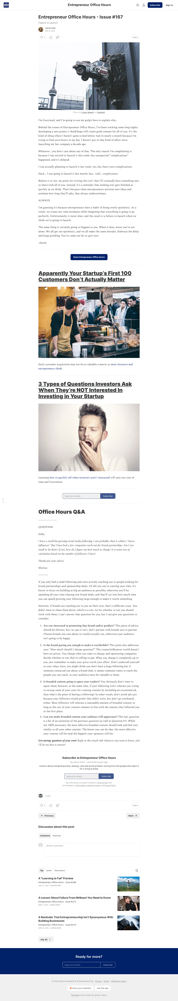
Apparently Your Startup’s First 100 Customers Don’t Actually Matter (85, 276)
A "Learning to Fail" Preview (55, 878)
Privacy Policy (110, 785)
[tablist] (50, 835)
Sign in (169, 5)
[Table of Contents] (3, 500)
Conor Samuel (87, 112)
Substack (75, 995)
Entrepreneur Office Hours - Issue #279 (57, 924)
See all (44, 939)
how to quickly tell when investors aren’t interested (80, 478)
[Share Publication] (144, 5)
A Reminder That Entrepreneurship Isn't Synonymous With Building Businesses (75, 919)
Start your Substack (81, 988)
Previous (49, 815)
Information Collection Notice (88, 785)
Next (131, 815)
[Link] (34, 276)
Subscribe (155, 5)
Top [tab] (41, 870)
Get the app (102, 988)
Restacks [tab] (57, 835)
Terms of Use (102, 782)
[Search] (137, 5)
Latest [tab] (49, 870)
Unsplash (101, 112)
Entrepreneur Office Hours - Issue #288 (57, 882)
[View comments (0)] (51, 37)
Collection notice (118, 981)
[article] (89, 884)
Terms (106, 981)
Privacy (98, 981)
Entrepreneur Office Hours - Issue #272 (57, 901)
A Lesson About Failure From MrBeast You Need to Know (74, 897)
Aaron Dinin (50, 28)
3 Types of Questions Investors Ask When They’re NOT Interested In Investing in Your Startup (85, 390)
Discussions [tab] (60, 870)
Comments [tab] (45, 835)
